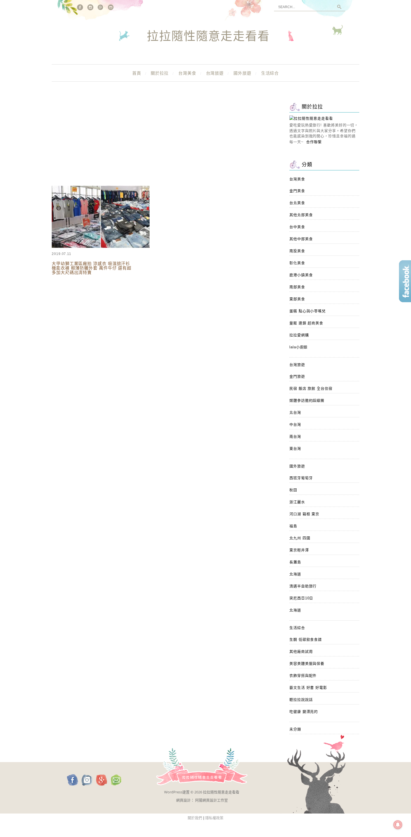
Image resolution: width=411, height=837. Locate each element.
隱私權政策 (214, 818)
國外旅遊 (242, 73)
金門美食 (297, 191)
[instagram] (90, 7)
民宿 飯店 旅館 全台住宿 (310, 388)
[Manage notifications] (397, 824)
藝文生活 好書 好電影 (308, 687)
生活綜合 (270, 73)
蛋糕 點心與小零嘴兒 (307, 311)
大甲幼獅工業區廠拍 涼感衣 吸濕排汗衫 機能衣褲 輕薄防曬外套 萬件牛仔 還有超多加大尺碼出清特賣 (91, 268)
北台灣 (295, 412)
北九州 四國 (299, 538)
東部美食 (297, 299)
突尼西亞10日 (301, 598)
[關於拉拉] (311, 118)
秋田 (293, 490)
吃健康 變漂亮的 (303, 712)
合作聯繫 (314, 142)
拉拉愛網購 (299, 335)
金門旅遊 (297, 376)
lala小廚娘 (298, 347)
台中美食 (297, 227)
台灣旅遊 (215, 73)
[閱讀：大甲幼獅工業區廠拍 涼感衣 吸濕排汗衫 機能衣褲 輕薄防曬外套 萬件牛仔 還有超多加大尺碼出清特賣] (101, 247)
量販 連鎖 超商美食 (306, 323)
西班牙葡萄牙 (301, 478)
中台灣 (295, 424)
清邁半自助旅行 (302, 586)
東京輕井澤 (299, 550)
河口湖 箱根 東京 (304, 514)
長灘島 (295, 562)
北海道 (295, 574)
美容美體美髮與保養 (306, 663)
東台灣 (295, 448)
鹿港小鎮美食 (301, 275)
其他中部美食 (301, 239)
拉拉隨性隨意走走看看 (208, 36)
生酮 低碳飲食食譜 (305, 639)
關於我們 (195, 818)
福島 (293, 526)
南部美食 (297, 287)
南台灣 (295, 436)
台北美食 (297, 203)
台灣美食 (187, 73)
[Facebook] (80, 7)
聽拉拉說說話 (301, 700)
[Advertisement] (163, 142)
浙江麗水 (297, 502)
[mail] (111, 7)
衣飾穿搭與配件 (302, 675)
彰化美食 (297, 263)
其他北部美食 (301, 215)
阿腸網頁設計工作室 (211, 800)
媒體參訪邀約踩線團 (306, 400)
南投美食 (297, 251)
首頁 (136, 73)
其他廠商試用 (301, 651)
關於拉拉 (160, 73)
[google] (101, 7)
